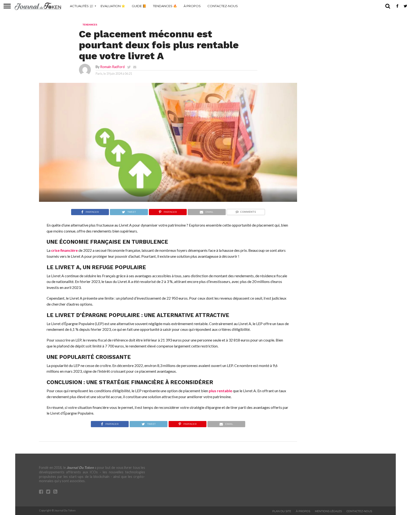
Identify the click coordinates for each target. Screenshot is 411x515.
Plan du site (281, 511)
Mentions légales (328, 511)
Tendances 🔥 (165, 6)
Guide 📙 (139, 6)
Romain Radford (112, 67)
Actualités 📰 (81, 6)
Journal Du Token (80, 467)
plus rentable (220, 390)
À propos (192, 6)
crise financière (64, 250)
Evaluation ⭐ (113, 6)
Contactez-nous (222, 6)
